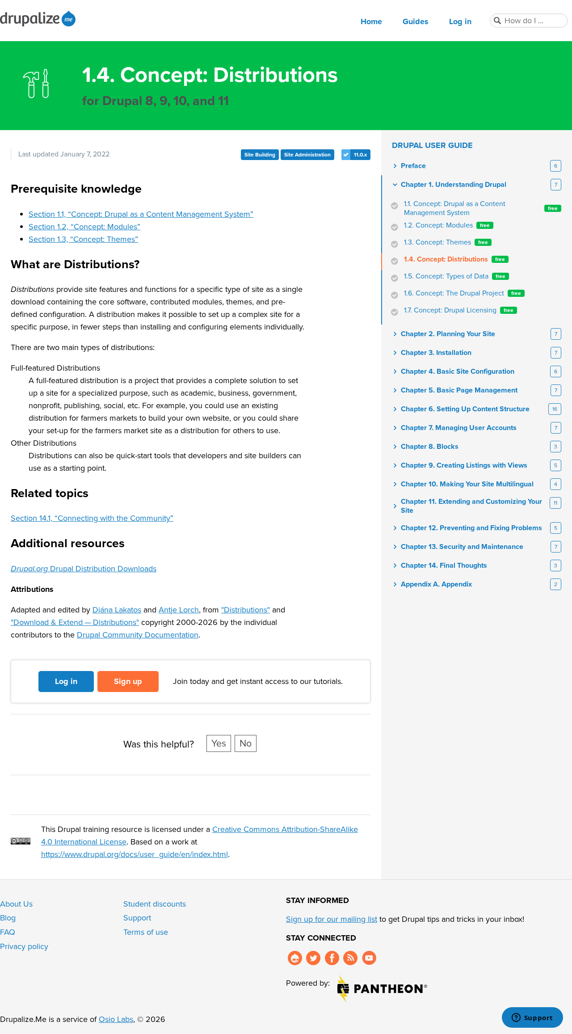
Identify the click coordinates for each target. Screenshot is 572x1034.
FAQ (7, 932)
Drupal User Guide (432, 145)
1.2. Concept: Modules (447, 225)
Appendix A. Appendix (436, 584)
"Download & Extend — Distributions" (75, 622)
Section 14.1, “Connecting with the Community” (92, 518)
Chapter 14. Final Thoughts (444, 565)
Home (371, 21)
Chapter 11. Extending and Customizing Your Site (471, 506)
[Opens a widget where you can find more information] (532, 1018)
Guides (416, 21)
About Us (16, 904)
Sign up (128, 681)
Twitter (313, 958)
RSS (350, 958)
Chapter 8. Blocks (429, 447)
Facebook (332, 958)
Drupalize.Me (39, 18)
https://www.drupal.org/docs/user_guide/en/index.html (134, 854)
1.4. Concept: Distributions (454, 259)
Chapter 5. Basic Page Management (459, 390)
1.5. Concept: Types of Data (454, 276)
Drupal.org (295, 958)
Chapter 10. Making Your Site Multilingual (467, 484)
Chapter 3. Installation (436, 353)
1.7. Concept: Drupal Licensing (458, 310)
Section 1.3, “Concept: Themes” (83, 239)
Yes (218, 743)
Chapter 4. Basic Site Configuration (457, 371)
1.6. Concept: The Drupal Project (462, 293)
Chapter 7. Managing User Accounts (459, 428)
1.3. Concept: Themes (446, 242)
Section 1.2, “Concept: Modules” (84, 226)
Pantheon (382, 989)
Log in (460, 21)
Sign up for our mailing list (331, 919)
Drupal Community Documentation (137, 635)
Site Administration (307, 155)
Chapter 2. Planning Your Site (448, 334)
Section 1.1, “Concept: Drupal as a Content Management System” (141, 214)
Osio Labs (116, 1019)
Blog (8, 918)
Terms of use (145, 932)
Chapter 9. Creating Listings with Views (464, 465)
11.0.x (360, 155)
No (246, 743)
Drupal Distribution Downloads (83, 568)
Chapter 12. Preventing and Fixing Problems (471, 528)
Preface (413, 166)
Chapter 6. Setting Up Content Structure (465, 409)
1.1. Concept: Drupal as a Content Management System (481, 208)
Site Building (259, 155)
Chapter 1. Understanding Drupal (453, 185)
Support (137, 918)
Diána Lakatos (117, 610)
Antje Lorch (179, 610)
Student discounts (154, 904)
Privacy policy (24, 946)
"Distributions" (245, 610)
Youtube (369, 958)
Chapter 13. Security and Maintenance (462, 547)
